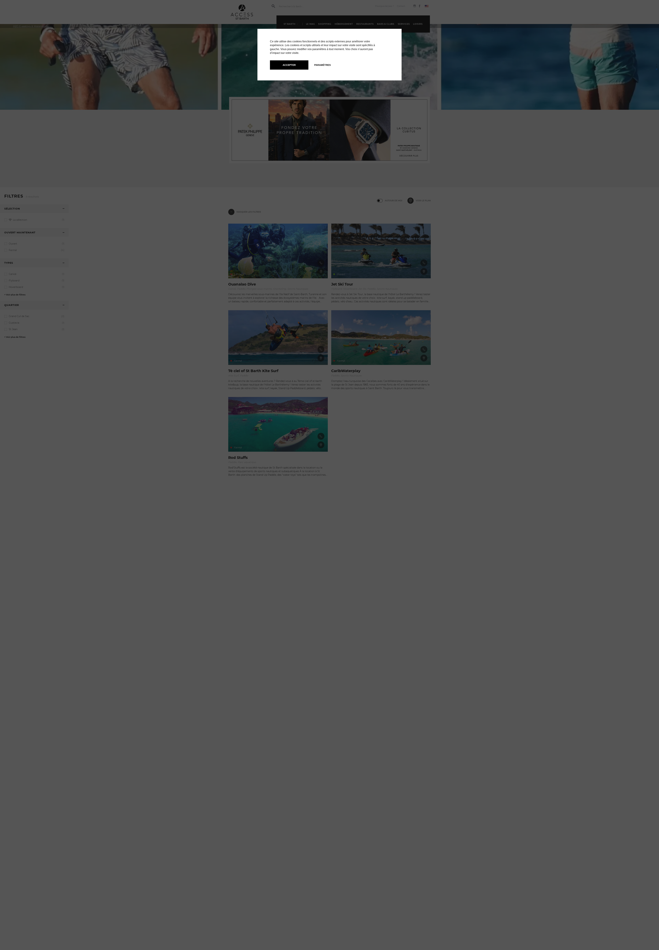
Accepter (289, 65)
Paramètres (322, 65)
